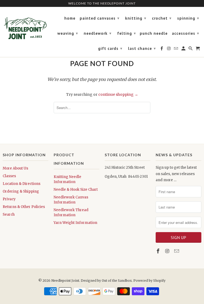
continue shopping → (118, 94)
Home (69, 18)
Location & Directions (21, 183)
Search (9, 214)
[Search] (191, 49)
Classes (9, 176)
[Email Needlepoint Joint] (177, 251)
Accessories (185, 33)
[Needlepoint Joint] (25, 26)
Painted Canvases (100, 18)
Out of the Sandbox (117, 281)
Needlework (98, 33)
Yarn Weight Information (75, 222)
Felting (126, 33)
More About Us (15, 168)
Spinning (188, 18)
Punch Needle (154, 33)
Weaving (67, 33)
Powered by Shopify (149, 281)
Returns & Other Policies (24, 207)
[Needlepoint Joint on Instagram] (168, 251)
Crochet (162, 18)
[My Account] (183, 49)
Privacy (9, 199)
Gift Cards (110, 48)
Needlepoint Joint (65, 281)
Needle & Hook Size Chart (76, 189)
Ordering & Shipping (21, 191)
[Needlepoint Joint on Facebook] (159, 251)
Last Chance (142, 48)
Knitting (135, 18)
